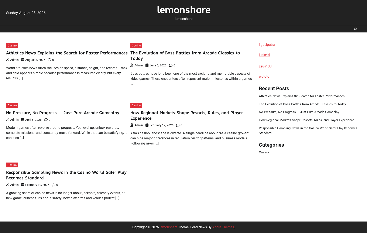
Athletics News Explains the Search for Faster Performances (67, 52)
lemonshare (183, 9)
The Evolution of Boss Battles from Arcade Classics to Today (302, 104)
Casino (12, 45)
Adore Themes (223, 227)
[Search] (355, 29)
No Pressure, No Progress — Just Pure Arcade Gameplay (62, 112)
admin (14, 60)
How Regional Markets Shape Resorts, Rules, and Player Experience (306, 120)
